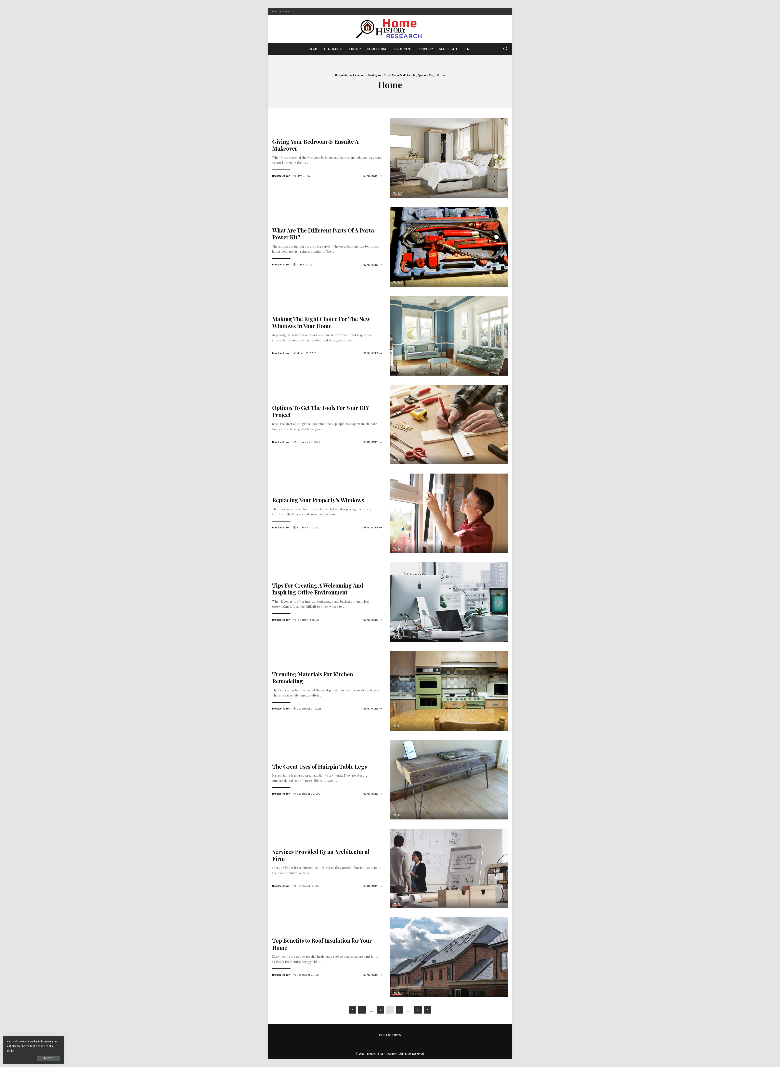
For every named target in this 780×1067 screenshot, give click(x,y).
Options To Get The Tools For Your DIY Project (320, 411)
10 (418, 1010)
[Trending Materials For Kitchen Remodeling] (449, 691)
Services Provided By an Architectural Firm (320, 855)
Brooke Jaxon (281, 176)
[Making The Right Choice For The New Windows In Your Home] (449, 336)
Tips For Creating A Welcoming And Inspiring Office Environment (317, 588)
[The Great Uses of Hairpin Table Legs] (449, 779)
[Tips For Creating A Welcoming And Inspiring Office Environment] (449, 602)
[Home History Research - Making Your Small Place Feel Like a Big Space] (390, 29)
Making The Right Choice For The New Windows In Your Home (321, 322)
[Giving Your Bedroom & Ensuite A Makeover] (449, 158)
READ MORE (370, 176)
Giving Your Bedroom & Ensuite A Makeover (315, 145)
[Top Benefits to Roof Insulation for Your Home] (449, 957)
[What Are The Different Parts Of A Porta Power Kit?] (449, 247)
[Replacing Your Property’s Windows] (449, 513)
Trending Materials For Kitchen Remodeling (312, 677)
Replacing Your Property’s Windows (318, 500)
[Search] (505, 49)
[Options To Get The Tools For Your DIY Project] (449, 424)
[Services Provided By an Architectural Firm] (449, 868)
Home (397, 194)
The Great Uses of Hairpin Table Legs (319, 766)
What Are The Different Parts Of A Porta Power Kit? (323, 233)
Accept (48, 1058)
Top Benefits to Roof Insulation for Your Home (322, 944)
